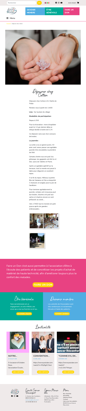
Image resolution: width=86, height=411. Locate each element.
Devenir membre (31, 11)
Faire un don (69, 11)
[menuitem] (45, 2)
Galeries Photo (67, 397)
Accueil (9, 23)
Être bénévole (51, 11)
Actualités (66, 395)
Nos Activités (67, 393)
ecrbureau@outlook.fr (32, 400)
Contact (65, 399)
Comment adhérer (62, 314)
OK (39, 3)
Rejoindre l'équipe (24, 314)
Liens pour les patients (70, 401)
